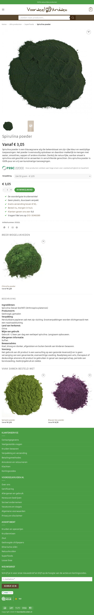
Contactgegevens (10, 440)
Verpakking (7, 176)
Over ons (6, 484)
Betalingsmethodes (11, 458)
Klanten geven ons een (19, 212)
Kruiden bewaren (10, 449)
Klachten (6, 466)
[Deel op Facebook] (8, 228)
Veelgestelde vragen (12, 444)
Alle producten (16, 24)
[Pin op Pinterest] (17, 228)
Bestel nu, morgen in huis (20, 208)
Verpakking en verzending (14, 453)
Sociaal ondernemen (12, 502)
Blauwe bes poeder (56, 420)
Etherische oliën (9, 547)
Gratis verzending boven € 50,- (22, 204)
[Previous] (2, 400)
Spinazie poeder (8, 420)
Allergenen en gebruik (12, 493)
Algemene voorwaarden (13, 511)
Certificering (8, 489)
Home (4, 24)
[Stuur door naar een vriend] (13, 228)
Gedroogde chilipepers (13, 542)
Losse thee (7, 560)
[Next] (92, 400)
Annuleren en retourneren (14, 462)
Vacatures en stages (12, 507)
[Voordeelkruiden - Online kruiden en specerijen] (47, 9)
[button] (3, 9)
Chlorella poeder (8, 286)
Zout (4, 538)
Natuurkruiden (9, 551)
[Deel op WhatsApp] (4, 228)
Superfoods (29, 24)
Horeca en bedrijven (11, 498)
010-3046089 (33, 215)
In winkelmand (25, 190)
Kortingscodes (9, 471)
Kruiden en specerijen (12, 529)
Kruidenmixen (8, 533)
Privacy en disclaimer (12, 516)
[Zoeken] (73, 17)
